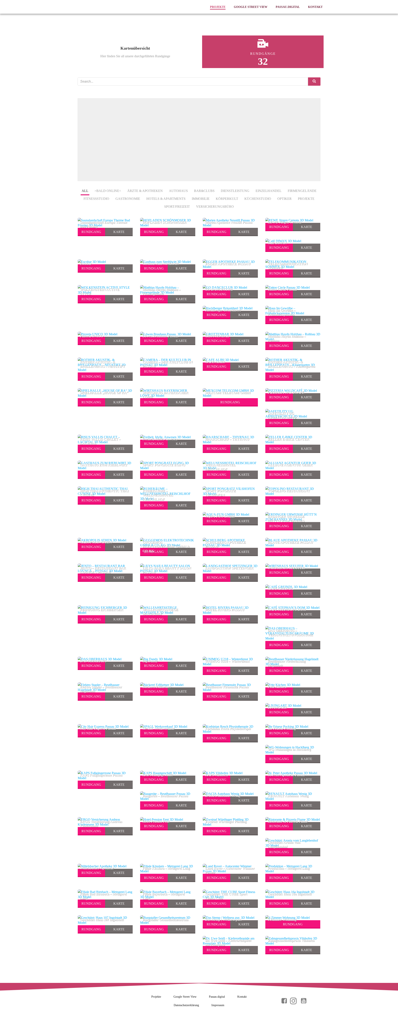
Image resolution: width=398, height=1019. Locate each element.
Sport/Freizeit (177, 206)
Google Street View (250, 7)
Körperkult (227, 198)
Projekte (218, 7)
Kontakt (315, 7)
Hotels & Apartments (166, 198)
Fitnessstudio (96, 198)
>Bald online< (108, 191)
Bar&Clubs (204, 191)
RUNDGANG (91, 232)
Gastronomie (127, 198)
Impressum (217, 1005)
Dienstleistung (235, 191)
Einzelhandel (269, 191)
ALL (85, 191)
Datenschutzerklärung (186, 1005)
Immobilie (201, 198)
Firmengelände (302, 191)
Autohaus (178, 191)
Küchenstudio (257, 198)
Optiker (284, 198)
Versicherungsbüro (215, 206)
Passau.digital (288, 7)
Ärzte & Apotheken (145, 191)
